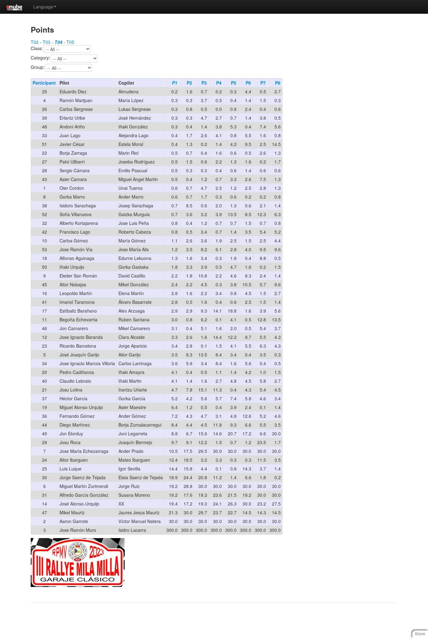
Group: (37, 67)
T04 (58, 42)
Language (43, 6)
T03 (46, 42)
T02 (35, 42)
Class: (37, 48)
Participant (44, 83)
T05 (70, 42)
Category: (40, 58)
